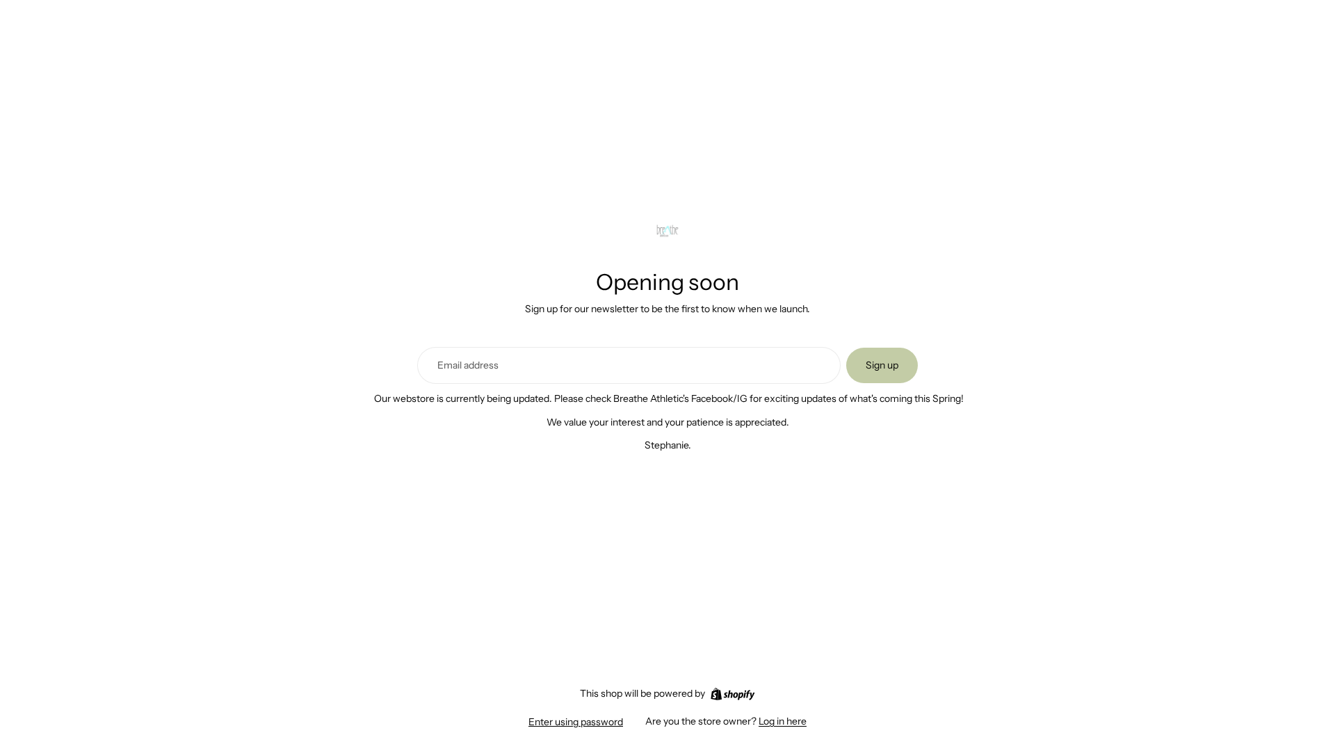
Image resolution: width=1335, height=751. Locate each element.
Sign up (882, 365)
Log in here (783, 721)
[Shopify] (732, 694)
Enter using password (575, 722)
